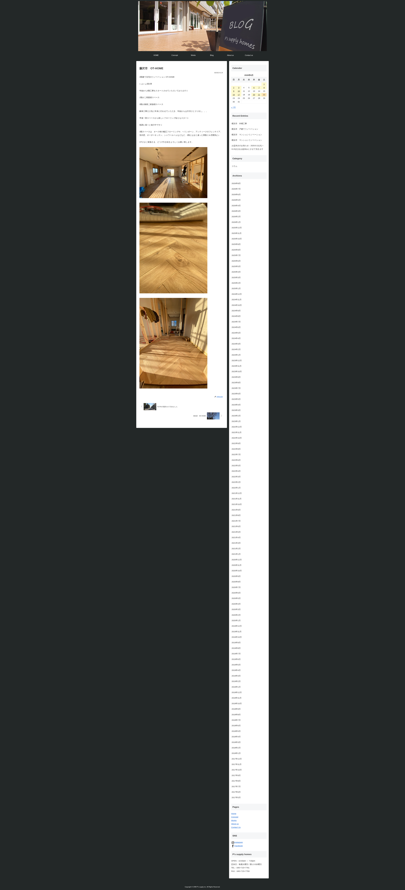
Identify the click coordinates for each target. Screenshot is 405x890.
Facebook (238, 846)
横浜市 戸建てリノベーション (245, 129)
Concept (234, 817)
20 (254, 95)
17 (239, 95)
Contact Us (236, 827)
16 (234, 95)
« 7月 (233, 107)
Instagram (238, 842)
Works (234, 820)
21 (259, 95)
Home (233, 814)
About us (235, 824)
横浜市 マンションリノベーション (247, 135)
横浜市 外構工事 (239, 123)
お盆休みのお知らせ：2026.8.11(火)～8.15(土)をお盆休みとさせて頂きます (248, 147)
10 (239, 91)
